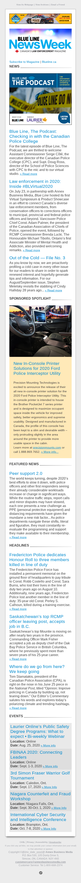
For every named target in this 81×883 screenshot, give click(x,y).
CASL (22, 842)
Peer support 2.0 (25, 473)
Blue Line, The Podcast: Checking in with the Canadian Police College (39, 136)
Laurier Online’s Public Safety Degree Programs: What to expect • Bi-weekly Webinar (39, 731)
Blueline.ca (49, 61)
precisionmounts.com (47, 447)
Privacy (30, 842)
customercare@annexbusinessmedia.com (40, 862)
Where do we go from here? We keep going (37, 669)
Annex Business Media (59, 852)
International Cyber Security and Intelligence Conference (38, 817)
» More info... (50, 451)
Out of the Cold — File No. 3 (37, 257)
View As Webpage (24, 5)
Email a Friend (58, 5)
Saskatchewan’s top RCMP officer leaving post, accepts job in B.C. (37, 621)
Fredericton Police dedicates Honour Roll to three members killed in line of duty (39, 559)
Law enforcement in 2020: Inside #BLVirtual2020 (35, 184)
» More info (48, 745)
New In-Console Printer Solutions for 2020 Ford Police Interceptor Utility (37, 368)
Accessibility (42, 842)
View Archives (42, 5)
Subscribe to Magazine (24, 61)
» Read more (28, 173)
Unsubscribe (55, 842)
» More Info (49, 787)
